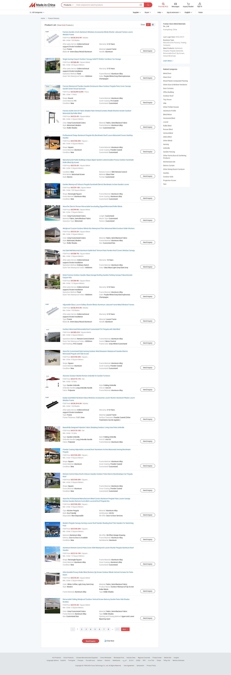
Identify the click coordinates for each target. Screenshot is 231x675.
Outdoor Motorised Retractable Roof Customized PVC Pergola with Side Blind (91, 329)
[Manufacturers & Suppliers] (42, 4)
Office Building (168, 92)
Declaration (140, 665)
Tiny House (167, 99)
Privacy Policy (151, 665)
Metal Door (167, 73)
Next (125, 629)
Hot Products (56, 658)
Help (159, 12)
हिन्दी (144, 660)
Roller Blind (167, 125)
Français (80, 660)
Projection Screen (169, 180)
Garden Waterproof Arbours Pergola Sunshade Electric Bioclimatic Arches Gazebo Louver (96, 184)
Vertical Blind (168, 133)
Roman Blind (168, 129)
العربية (125, 660)
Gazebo (166, 173)
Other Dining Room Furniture (173, 169)
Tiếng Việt (166, 660)
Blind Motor (167, 114)
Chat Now (110, 641)
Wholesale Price (119, 658)
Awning (166, 144)
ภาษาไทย (151, 660)
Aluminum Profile (169, 111)
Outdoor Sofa (168, 176)
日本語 (138, 660)
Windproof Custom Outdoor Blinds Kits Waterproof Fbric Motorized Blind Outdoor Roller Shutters (99, 228)
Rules (201, 12)
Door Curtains (168, 88)
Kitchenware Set (169, 162)
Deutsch (107, 660)
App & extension (173, 12)
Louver (165, 122)
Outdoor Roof (168, 96)
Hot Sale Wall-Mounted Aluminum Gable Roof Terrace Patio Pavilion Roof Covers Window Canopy (99, 250)
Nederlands (116, 660)
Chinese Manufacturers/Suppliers (87, 658)
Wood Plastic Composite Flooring (175, 81)
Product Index (157, 658)
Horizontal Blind (169, 118)
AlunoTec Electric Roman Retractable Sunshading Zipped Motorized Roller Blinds (92, 206)
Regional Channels (144, 658)
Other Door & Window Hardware (175, 84)
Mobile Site (167, 658)
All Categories (37, 12)
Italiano (99, 660)
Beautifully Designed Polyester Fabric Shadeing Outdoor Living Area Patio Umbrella (93, 427)
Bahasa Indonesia (178, 660)
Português (71, 660)
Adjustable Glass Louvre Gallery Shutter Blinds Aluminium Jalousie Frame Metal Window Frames (98, 304)
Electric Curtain (168, 165)
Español (63, 660)
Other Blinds (167, 140)
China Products (68, 658)
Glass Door (167, 77)
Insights (176, 658)
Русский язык (90, 660)
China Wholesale (105, 658)
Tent (164, 184)
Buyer (147, 12)
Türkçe (159, 660)
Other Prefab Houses (171, 107)
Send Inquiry (147, 51)
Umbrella (166, 148)
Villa (164, 103)
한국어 (131, 660)
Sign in (199, 6)
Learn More (168, 61)
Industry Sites (131, 658)
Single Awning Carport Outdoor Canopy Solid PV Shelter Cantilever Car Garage (92, 59)
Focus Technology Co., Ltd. (100, 665)
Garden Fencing (169, 152)
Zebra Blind (167, 137)
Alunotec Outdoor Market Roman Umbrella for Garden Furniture (86, 376)
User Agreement (129, 665)
